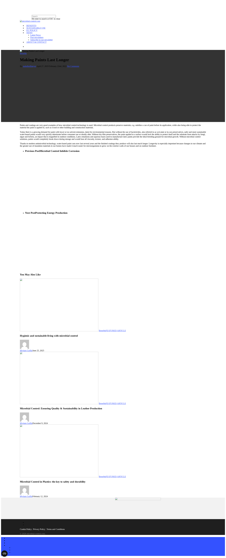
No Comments (73, 66)
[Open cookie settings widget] (4, 553)
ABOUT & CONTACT (36, 42)
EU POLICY (32, 30)
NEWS (29, 33)
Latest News (35, 35)
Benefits (23, 53)
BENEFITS (31, 26)
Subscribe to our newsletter (41, 40)
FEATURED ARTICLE (116, 331)
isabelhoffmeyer (29, 66)
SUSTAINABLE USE (36, 28)
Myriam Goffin (26, 350)
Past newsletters (36, 37)
